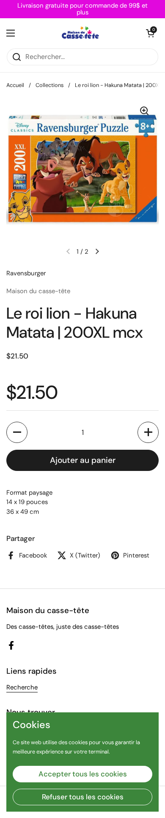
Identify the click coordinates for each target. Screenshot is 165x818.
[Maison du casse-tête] (80, 33)
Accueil (15, 85)
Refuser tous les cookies (83, 796)
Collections (49, 85)
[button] (150, 33)
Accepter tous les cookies (82, 774)
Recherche (22, 687)
